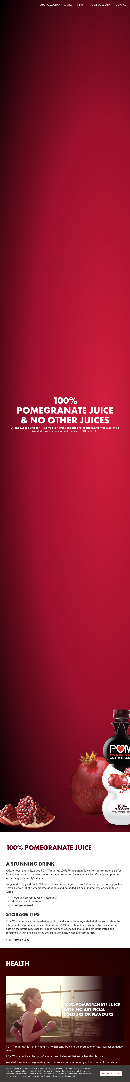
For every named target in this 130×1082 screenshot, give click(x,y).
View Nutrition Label (18, 940)
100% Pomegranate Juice (55, 5)
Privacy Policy (70, 1076)
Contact (121, 5)
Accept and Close (110, 1073)
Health (81, 5)
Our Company (101, 5)
